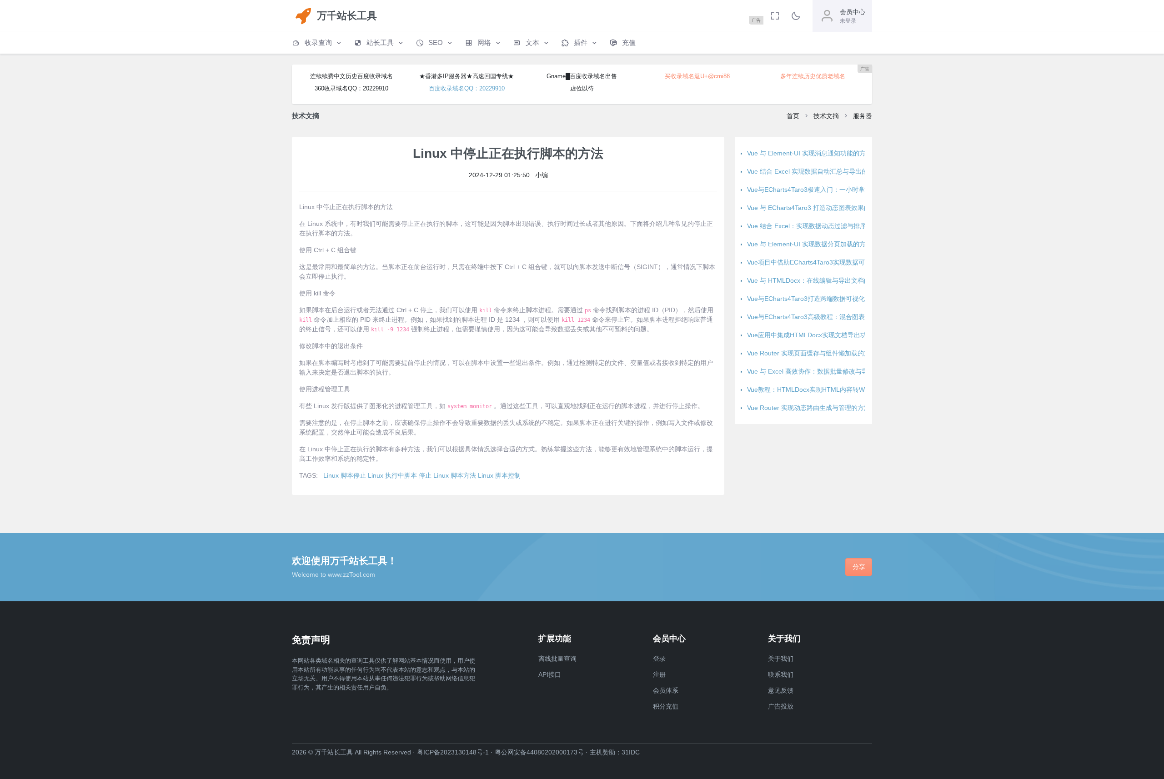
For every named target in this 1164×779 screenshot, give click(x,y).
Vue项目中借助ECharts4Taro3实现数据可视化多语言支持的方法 (837, 262)
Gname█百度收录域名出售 (582, 76)
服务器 (862, 116)
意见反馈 (780, 690)
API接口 (549, 674)
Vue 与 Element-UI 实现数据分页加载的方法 (809, 244)
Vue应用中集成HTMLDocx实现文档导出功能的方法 (819, 335)
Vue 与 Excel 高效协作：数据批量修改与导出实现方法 (823, 371)
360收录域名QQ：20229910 (351, 88)
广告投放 (780, 706)
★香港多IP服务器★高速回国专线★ (466, 76)
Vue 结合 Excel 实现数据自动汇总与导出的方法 (814, 171)
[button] (317, 43)
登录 (659, 658)
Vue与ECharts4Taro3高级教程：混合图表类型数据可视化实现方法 (841, 316)
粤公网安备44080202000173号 (539, 752)
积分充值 (665, 706)
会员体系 (665, 690)
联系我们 (780, 674)
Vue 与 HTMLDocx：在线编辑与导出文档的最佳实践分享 (827, 280)
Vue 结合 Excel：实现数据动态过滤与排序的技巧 (816, 226)
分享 (859, 566)
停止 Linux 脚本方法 (447, 475)
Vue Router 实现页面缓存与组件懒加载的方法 (812, 353)
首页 (793, 116)
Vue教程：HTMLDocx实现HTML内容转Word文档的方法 (826, 389)
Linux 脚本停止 (344, 475)
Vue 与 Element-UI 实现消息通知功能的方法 (809, 153)
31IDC (631, 752)
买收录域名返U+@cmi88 (697, 76)
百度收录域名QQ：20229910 (467, 88)
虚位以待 (582, 88)
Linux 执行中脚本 (392, 475)
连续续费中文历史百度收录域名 (351, 76)
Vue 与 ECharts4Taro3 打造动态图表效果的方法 (815, 207)
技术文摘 (826, 116)
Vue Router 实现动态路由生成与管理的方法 (808, 407)
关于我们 (780, 658)
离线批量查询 (557, 658)
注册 (659, 674)
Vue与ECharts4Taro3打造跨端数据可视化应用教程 (818, 298)
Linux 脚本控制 (499, 475)
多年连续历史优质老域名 (812, 76)
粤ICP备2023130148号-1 (453, 752)
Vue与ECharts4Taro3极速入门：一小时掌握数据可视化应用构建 (837, 189)
